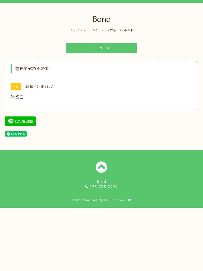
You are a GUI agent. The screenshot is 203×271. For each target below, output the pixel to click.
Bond (101, 19)
